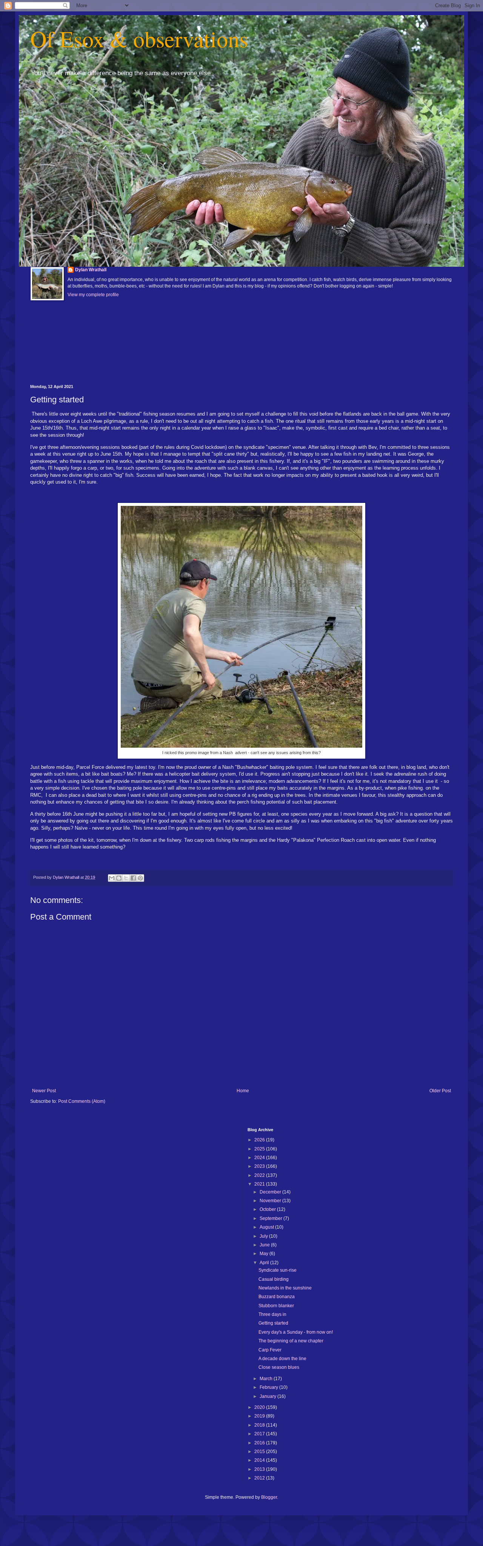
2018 (260, 1425)
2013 (260, 1469)
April (265, 1262)
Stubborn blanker (276, 1305)
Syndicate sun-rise (277, 1270)
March (267, 1378)
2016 (260, 1443)
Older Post (440, 1090)
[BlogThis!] (119, 878)
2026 (260, 1139)
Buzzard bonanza (276, 1296)
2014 (260, 1460)
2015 (260, 1451)
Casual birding (273, 1279)
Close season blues (278, 1367)
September (271, 1218)
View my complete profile (93, 294)
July (264, 1236)
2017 (260, 1433)
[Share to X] (126, 878)
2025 (260, 1149)
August (267, 1227)
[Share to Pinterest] (140, 878)
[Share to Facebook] (133, 878)
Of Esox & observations (139, 38)
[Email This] (111, 878)
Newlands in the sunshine (285, 1288)
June (265, 1245)
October (268, 1209)
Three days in (272, 1314)
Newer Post (44, 1090)
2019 (260, 1416)
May (264, 1253)
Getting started (273, 1323)
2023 (260, 1166)
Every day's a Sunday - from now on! (295, 1332)
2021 (260, 1184)
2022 (260, 1175)
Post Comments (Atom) (81, 1101)
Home (243, 1090)
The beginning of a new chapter (290, 1340)
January (268, 1396)
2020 (260, 1407)
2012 (260, 1478)
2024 (260, 1157)
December (271, 1192)
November (271, 1200)
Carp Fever (269, 1350)
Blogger (269, 1497)
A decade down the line (282, 1358)
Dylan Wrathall (90, 269)
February (269, 1387)
